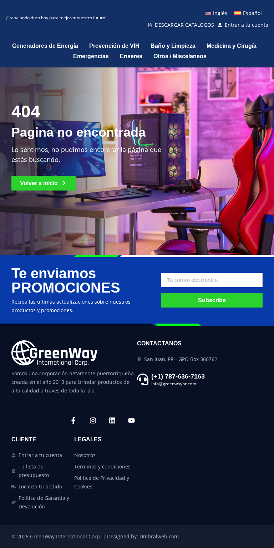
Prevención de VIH (114, 46)
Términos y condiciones (102, 466)
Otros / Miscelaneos (180, 56)
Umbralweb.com (159, 536)
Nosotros (85, 455)
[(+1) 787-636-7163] (142, 379)
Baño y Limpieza (173, 46)
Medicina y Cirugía (232, 46)
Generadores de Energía (45, 46)
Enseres (131, 56)
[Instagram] (92, 420)
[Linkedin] (112, 420)
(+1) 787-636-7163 (178, 376)
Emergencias (91, 56)
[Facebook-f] (73, 420)
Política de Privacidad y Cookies (101, 482)
